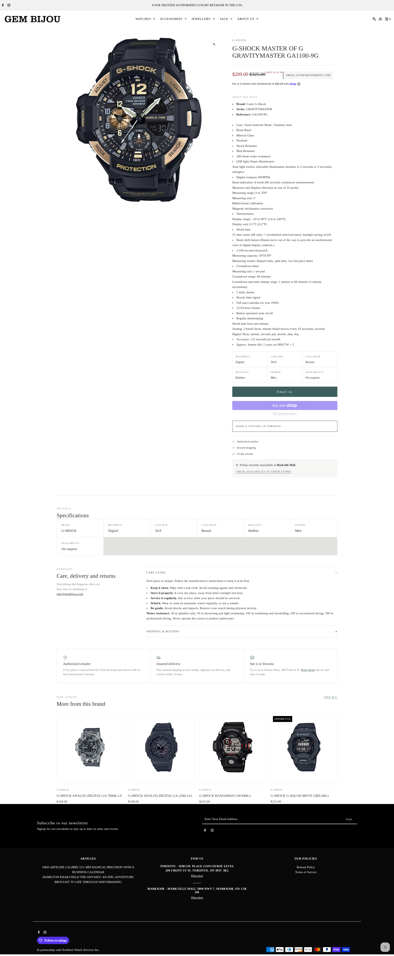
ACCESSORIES (171, 19)
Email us (285, 391)
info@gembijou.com (70, 594)
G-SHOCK (239, 40)
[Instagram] (8, 5)
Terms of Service (306, 872)
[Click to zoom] (214, 44)
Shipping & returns (163, 631)
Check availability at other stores (263, 471)
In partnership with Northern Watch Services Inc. (68, 949)
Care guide (156, 572)
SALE (224, 19)
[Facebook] (2, 5)
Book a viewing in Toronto (258, 426)
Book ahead (308, 670)
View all (330, 697)
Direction (197, 875)
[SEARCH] (374, 19)
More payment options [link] (285, 413)
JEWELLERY (201, 19)
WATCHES (143, 19)
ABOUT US (245, 19)
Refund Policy (306, 867)
